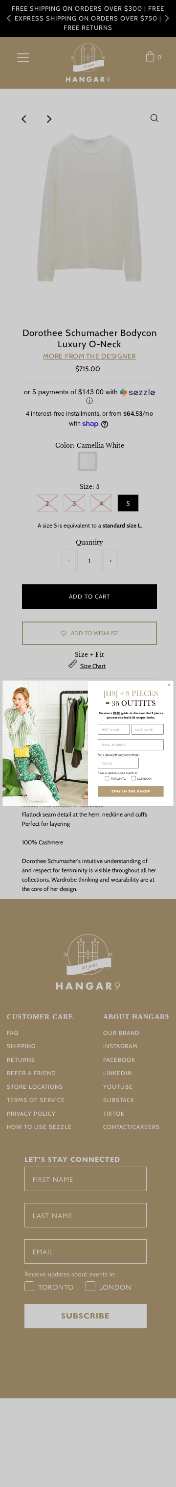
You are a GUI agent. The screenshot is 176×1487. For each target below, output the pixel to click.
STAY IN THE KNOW (131, 791)
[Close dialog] (169, 684)
